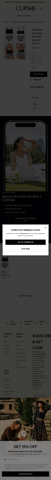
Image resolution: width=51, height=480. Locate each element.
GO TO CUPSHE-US (25, 242)
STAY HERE (25, 249)
